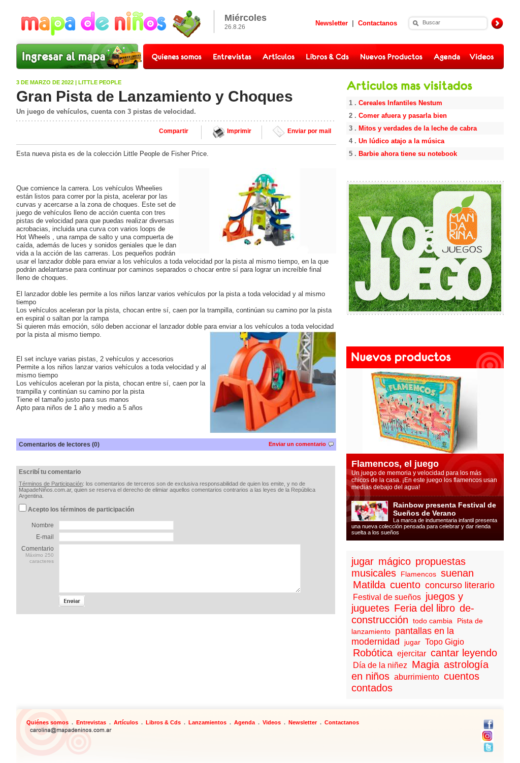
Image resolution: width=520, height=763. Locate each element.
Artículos (126, 722)
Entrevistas (91, 722)
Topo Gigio (444, 642)
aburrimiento (416, 677)
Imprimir (239, 131)
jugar (362, 561)
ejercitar (411, 653)
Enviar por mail (309, 131)
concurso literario (460, 585)
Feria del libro (424, 608)
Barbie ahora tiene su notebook (408, 153)
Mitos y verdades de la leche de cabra (418, 128)
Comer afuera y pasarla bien (403, 115)
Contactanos (377, 23)
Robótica (373, 652)
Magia (425, 664)
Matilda (369, 584)
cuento (405, 584)
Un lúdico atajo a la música (401, 141)
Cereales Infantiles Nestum (400, 103)
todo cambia (432, 621)
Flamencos (418, 574)
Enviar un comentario (297, 444)
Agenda (244, 722)
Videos (272, 722)
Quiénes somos (47, 722)
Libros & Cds (163, 722)
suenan (457, 573)
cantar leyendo (464, 652)
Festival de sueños (387, 597)
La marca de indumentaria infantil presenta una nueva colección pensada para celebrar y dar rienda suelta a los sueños (424, 518)
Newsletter (331, 23)
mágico (394, 561)
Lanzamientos (207, 722)
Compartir (173, 131)
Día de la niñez (380, 665)
